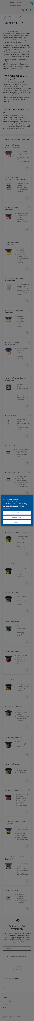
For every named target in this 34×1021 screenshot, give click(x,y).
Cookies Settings (17, 512)
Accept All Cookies (17, 517)
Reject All (17, 522)
